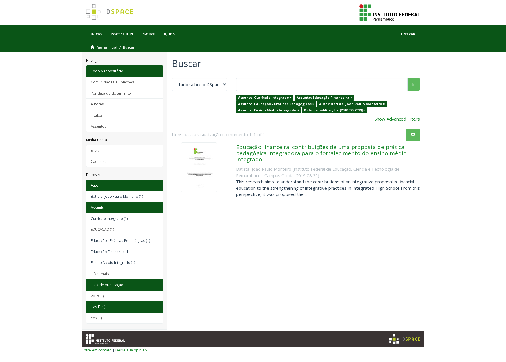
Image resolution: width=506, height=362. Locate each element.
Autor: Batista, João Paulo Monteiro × (352, 104)
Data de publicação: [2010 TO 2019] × (334, 110)
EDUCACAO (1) (102, 229)
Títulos (96, 115)
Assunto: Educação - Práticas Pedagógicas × (276, 104)
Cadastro (99, 161)
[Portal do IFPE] (389, 12)
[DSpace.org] (404, 339)
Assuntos (99, 126)
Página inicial (106, 47)
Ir (413, 84)
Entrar (96, 150)
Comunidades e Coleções (112, 82)
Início (96, 34)
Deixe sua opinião (131, 350)
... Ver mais (100, 273)
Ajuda (169, 34)
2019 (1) (97, 295)
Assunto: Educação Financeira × (324, 97)
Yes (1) (96, 317)
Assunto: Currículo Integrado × (265, 97)
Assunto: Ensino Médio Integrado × (268, 110)
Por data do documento (111, 93)
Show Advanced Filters (397, 119)
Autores (97, 104)
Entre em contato (97, 350)
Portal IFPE (122, 34)
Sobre (149, 34)
